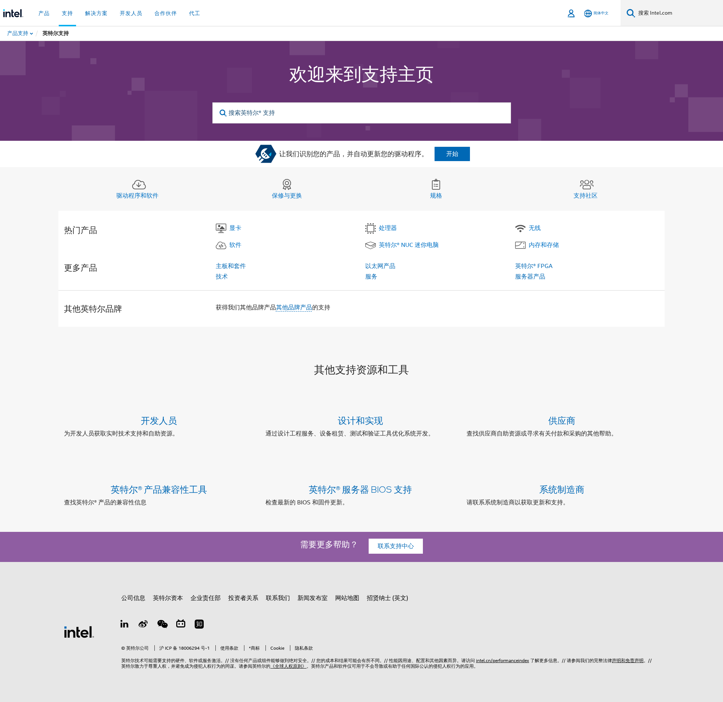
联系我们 (278, 598)
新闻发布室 (312, 598)
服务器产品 (530, 276)
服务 (371, 276)
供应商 (561, 420)
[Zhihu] (199, 625)
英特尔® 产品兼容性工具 (159, 489)
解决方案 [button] (96, 13)
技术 (222, 276)
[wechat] (162, 625)
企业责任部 (206, 598)
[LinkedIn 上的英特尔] (124, 625)
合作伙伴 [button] (165, 13)
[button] (361, 428)
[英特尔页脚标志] (79, 631)
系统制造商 (561, 489)
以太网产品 (380, 266)
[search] (223, 113)
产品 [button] (44, 13)
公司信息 (133, 598)
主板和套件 (231, 266)
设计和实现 (360, 420)
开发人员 (159, 420)
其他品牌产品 (294, 307)
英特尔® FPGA (533, 266)
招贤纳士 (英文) (387, 598)
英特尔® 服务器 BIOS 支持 (360, 489)
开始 (452, 154)
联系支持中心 (396, 546)
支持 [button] (67, 13)
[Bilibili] (180, 625)
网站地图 (347, 598)
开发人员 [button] (131, 13)
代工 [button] (194, 13)
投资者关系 (243, 598)
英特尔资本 (168, 598)
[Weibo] (143, 625)
